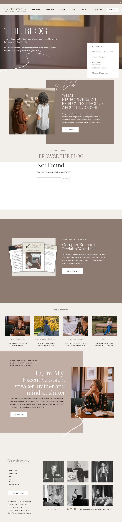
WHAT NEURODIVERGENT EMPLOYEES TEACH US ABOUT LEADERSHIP (83, 101)
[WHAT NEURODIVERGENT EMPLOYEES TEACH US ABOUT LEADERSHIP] (32, 111)
